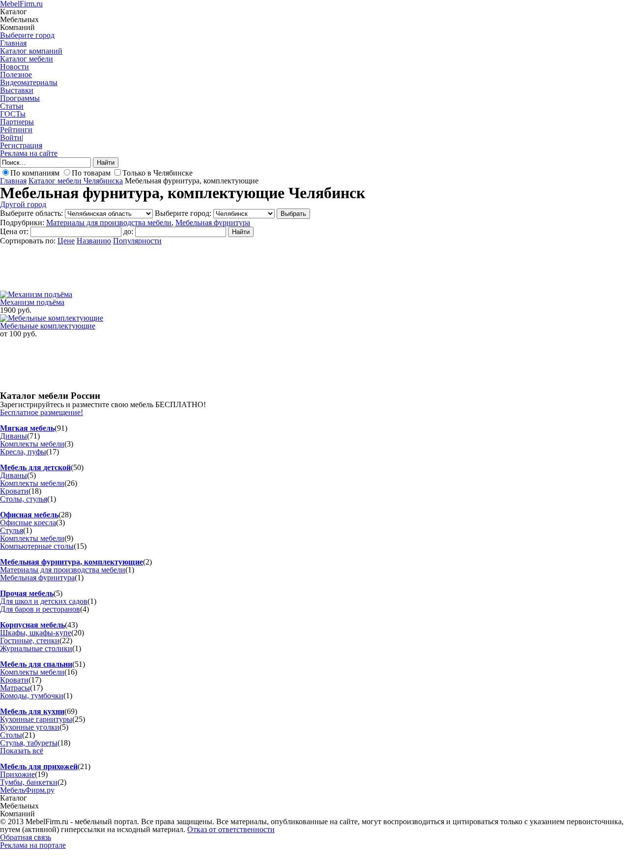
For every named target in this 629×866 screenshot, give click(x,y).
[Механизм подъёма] (36, 294)
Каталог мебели (26, 59)
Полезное (16, 74)
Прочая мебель (27, 593)
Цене (66, 241)
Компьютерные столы (37, 546)
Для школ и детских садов (43, 601)
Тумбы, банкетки (28, 782)
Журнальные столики (36, 648)
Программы (20, 98)
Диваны (13, 436)
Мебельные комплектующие (47, 326)
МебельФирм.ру (27, 790)
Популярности (137, 241)
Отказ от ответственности (231, 829)
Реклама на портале (33, 845)
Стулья (11, 530)
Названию (94, 241)
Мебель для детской (35, 467)
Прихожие (17, 774)
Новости (14, 66)
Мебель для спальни (36, 664)
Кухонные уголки (29, 727)
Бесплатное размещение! (41, 412)
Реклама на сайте (28, 153)
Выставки (16, 90)
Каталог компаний (31, 51)
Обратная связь (25, 837)
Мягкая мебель (27, 428)
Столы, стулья (23, 499)
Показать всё (21, 751)
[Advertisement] (179, 267)
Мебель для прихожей (39, 766)
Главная (13, 43)
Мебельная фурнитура (212, 222)
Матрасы (15, 688)
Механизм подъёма (32, 302)
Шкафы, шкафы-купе (35, 632)
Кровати (14, 491)
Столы (11, 735)
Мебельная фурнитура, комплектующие (71, 562)
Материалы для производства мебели (109, 222)
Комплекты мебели (32, 444)
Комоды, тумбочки (31, 695)
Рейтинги (16, 129)
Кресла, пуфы (23, 452)
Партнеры (17, 122)
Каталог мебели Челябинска (76, 181)
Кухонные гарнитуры (36, 719)
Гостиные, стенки (29, 640)
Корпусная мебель (32, 625)
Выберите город (27, 35)
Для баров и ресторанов (40, 609)
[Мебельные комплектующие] (51, 318)
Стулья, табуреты (28, 743)
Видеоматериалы (28, 82)
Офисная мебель (29, 514)
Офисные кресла (28, 522)
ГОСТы (13, 114)
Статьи (12, 106)
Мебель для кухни (32, 711)
